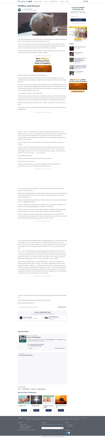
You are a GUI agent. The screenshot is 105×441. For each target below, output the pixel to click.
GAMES (62, 1)
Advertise (22, 426)
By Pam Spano (76, 53)
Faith (19, 389)
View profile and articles (60, 348)
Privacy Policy (70, 426)
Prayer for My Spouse (78, 71)
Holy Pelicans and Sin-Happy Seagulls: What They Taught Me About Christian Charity (80, 66)
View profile (30, 10)
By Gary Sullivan (77, 48)
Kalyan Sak (22, 36)
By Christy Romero (77, 69)
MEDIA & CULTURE (38, 1)
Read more (24, 410)
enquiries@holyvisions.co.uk (36, 345)
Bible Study (33, 389)
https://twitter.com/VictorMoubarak (37, 344)
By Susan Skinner (77, 72)
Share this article (62, 307)
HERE (33, 303)
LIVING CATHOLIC (54, 1)
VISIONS (60, 339)
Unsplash (26, 36)
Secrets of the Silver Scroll (79, 46)
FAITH (46, 1)
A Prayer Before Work (78, 52)
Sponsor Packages (28, 426)
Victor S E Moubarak (27, 9)
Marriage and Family (41, 389)
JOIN (67, 1)
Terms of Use (70, 424)
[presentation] (67, 402)
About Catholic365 (23, 424)
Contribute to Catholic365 (25, 427)
